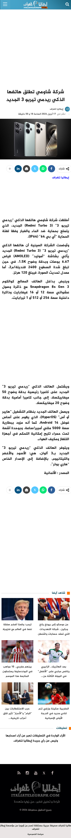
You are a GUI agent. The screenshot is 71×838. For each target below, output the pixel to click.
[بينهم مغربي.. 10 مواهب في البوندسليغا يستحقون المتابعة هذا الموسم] (17, 651)
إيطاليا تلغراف (60, 177)
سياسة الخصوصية (35, 834)
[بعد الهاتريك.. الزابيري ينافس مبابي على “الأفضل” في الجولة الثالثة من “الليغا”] (54, 651)
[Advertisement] (35, 47)
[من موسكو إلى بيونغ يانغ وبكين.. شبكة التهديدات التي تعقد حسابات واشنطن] (54, 609)
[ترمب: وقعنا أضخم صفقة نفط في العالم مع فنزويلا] (17, 609)
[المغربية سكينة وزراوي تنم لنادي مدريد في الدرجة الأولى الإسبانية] (54, 693)
